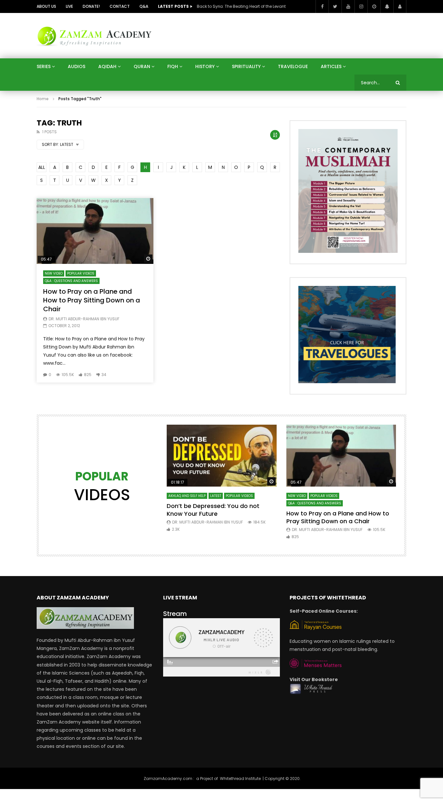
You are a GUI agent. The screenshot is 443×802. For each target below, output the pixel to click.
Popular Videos (80, 273)
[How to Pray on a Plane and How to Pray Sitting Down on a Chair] (95, 231)
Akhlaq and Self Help (187, 495)
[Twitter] (335, 6)
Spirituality (246, 66)
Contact (120, 6)
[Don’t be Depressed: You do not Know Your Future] (222, 456)
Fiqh (172, 66)
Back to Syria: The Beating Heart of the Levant (241, 6)
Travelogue (293, 66)
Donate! (91, 6)
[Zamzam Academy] (94, 35)
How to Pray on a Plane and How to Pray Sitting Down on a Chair (91, 300)
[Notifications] (386, 6)
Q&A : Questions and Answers (71, 280)
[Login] (399, 6)
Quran (142, 66)
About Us (46, 6)
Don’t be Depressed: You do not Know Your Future (213, 510)
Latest (215, 495)
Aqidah (107, 66)
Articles (331, 66)
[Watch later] (373, 6)
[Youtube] (347, 6)
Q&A (143, 6)
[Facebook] (322, 6)
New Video (54, 273)
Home (43, 98)
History (205, 66)
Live (69, 6)
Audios (76, 66)
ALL (41, 167)
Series (44, 66)
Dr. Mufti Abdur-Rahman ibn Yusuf (84, 319)
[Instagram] (360, 6)
